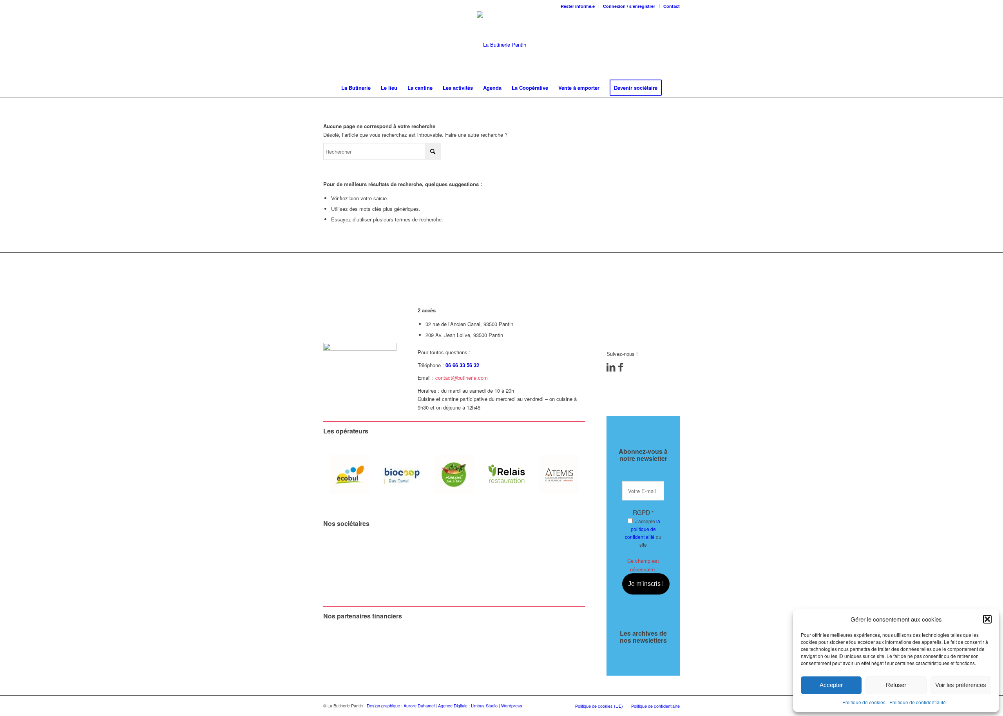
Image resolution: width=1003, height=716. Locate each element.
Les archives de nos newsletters (643, 637)
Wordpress (511, 705)
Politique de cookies (863, 702)
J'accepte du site (643, 533)
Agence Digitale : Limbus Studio (468, 705)
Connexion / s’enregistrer (629, 6)
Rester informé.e (578, 6)
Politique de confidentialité (917, 702)
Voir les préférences (960, 685)
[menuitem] (578, 6)
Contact (671, 6)
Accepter (831, 685)
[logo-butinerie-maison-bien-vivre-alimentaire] (501, 44)
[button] (987, 619)
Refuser (896, 685)
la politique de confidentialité (642, 529)
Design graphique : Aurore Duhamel (401, 705)
